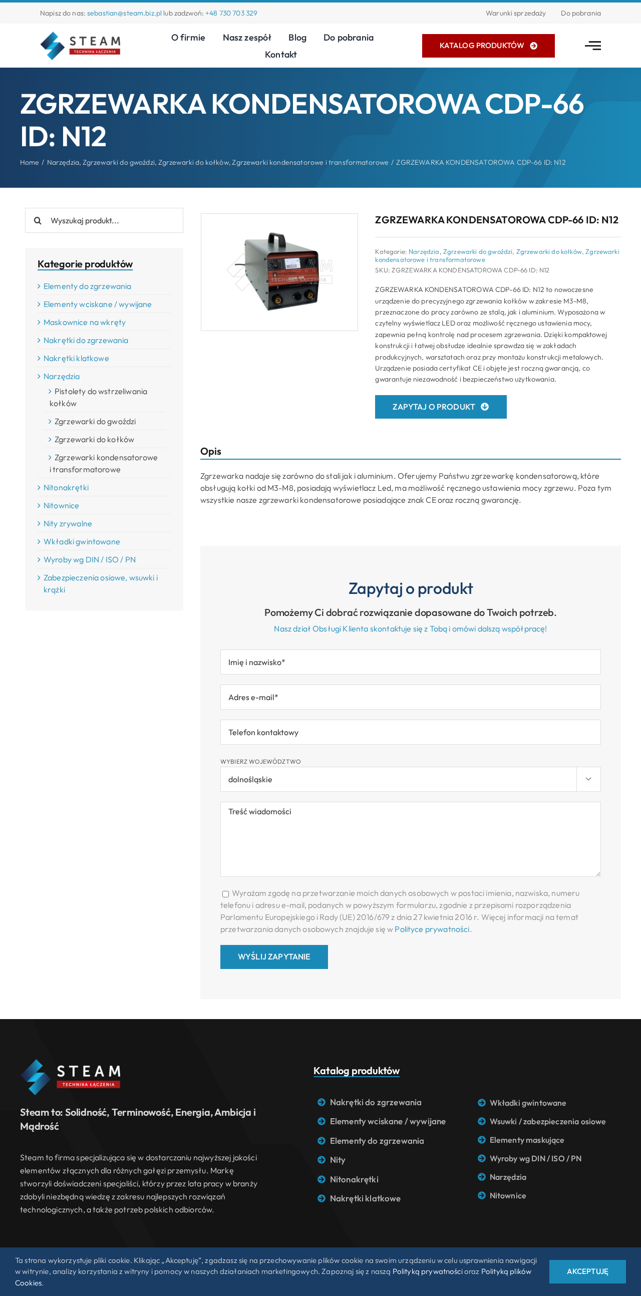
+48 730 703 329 (231, 13)
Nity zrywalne (68, 523)
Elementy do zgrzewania (88, 286)
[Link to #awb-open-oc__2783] (593, 46)
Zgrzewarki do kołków (549, 251)
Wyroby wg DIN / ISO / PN (90, 559)
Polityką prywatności (428, 1271)
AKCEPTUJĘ (587, 1271)
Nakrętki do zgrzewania (86, 340)
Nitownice (61, 505)
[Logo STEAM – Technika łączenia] (80, 36)
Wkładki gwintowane (82, 541)
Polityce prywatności (432, 929)
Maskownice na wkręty (85, 322)
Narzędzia (424, 251)
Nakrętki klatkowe (76, 358)
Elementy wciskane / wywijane (98, 304)
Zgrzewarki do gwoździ (477, 251)
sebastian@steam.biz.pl (124, 13)
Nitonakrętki (66, 487)
